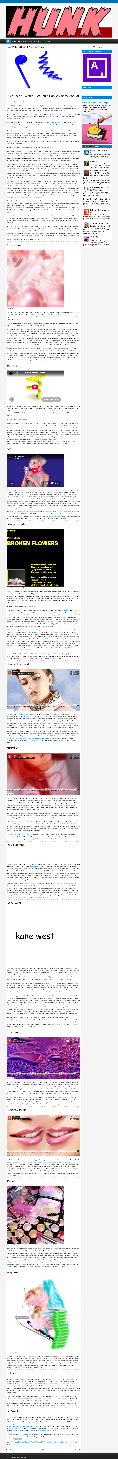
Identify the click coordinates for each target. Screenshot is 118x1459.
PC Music (14, 106)
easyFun (22, 317)
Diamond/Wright (19, 736)
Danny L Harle (11, 591)
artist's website (55, 1396)
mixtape (60, 1260)
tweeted (68, 1434)
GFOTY (9, 798)
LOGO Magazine (71, 154)
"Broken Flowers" (49, 594)
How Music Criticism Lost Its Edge (95, 102)
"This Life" (16, 1097)
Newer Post (9, 1449)
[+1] (30, 102)
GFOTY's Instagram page (25, 834)
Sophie (9, 1444)
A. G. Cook (14, 1442)
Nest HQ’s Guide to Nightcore (99, 150)
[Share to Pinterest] (21, 1439)
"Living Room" (16, 1255)
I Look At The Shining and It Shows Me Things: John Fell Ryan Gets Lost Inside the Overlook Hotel (96, 174)
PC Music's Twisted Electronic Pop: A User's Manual (99, 188)
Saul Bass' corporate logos (53, 516)
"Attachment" (67, 714)
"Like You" (51, 315)
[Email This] (14, 1439)
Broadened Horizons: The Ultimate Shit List (96, 199)
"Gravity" (69, 345)
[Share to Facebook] (19, 1439)
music (70, 1442)
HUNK (7, 1457)
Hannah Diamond (41, 154)
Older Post (77, 1449)
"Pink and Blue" (56, 714)
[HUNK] (8, 41)
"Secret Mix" (16, 360)
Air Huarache (22, 1367)
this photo (49, 413)
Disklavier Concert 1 (49, 886)
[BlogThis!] (16, 1439)
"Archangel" (14, 1020)
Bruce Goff (93, 161)
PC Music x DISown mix (60, 360)
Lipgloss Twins (38, 1160)
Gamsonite (29, 323)
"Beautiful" (35, 315)
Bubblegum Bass (23, 1442)
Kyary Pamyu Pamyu (46, 439)
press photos (71, 1384)
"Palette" (41, 1264)
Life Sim (32, 1082)
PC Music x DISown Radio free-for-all (55, 996)
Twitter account (25, 1434)
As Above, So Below (31, 632)
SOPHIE (18, 164)
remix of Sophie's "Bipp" (25, 1257)
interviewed (15, 441)
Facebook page (33, 866)
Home (44, 1449)
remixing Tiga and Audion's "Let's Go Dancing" (59, 975)
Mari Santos (49, 1401)
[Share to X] (18, 1439)
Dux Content (10, 864)
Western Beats (55, 983)
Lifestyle (59, 315)
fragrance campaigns (43, 738)
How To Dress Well (52, 122)
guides (48, 1442)
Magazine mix (16, 1428)
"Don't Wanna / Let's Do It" (58, 824)
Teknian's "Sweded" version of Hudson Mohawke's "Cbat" (57, 351)
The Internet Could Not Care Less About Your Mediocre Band (100, 224)
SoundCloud (48, 147)
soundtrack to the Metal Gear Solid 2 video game (23, 1426)
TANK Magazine (60, 329)
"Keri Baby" (14, 315)
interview (12, 216)
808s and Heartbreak (29, 175)
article (15, 207)
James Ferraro (71, 175)
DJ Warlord (10, 1417)
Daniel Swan (39, 1401)
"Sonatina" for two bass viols (62, 641)
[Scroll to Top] (115, 1456)
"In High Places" (62, 725)
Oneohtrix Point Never (43, 1430)
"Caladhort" (28, 1093)
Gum (21, 1381)
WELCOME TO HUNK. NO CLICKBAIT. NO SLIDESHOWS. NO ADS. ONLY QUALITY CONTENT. (31, 41)
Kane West (23, 975)
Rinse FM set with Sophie (38, 654)
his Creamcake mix (56, 357)
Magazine (64, 610)
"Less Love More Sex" (33, 740)
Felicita (35, 1379)
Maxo (29, 317)
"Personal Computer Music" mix (32, 357)
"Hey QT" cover (58, 736)
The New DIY (94, 237)
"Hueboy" (35, 1253)
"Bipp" (10, 235)
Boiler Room (39, 166)
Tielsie (44, 1248)
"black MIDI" (71, 877)
